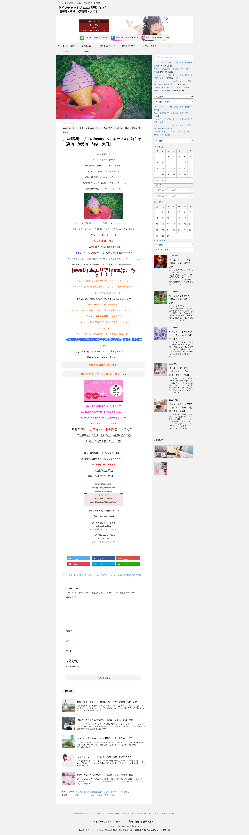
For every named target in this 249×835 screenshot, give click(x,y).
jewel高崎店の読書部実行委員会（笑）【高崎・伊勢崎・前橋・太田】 (99, 792)
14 (190, 163)
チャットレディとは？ (66, 46)
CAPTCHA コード (73, 667)
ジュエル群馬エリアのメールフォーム (103, 529)
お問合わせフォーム (107, 46)
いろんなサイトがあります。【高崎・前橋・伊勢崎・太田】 (180, 335)
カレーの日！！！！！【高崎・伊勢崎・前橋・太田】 (92, 795)
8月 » (162, 185)
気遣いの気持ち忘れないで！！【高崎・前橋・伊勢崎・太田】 (106, 775)
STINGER (166, 830)
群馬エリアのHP (128, 46)
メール (70, 641)
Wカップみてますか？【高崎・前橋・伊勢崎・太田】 (180, 299)
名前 (69, 631)
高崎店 (138, 575)
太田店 (122, 575)
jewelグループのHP (149, 46)
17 (168, 169)
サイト (69, 651)
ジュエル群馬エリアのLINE (104, 542)
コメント (71, 597)
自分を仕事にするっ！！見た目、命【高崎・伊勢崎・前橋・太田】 (108, 702)
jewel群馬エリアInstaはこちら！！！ (104, 272)
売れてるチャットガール (110, 575)
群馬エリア (130, 575)
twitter (66, 51)
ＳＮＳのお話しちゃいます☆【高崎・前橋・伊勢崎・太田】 (105, 738)
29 (157, 180)
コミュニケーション (92, 575)
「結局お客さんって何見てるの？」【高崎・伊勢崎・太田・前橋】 (180, 407)
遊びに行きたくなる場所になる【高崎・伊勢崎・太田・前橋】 (106, 720)
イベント (80, 575)
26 (179, 174)
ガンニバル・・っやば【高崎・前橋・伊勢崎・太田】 (180, 263)
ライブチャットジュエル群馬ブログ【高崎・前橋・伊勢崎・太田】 (124, 821)
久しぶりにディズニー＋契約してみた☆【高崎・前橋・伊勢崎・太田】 (180, 371)
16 (163, 169)
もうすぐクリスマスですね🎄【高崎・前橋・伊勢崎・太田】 (105, 756)
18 (174, 169)
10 (168, 163)
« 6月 (156, 185)
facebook (87, 51)
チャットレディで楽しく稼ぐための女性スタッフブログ (124, 826)
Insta (170, 46)
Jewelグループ (70, 575)
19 (179, 169)
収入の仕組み (87, 46)
